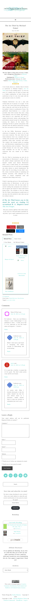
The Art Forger (8, 206)
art (8, 300)
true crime (12, 300)
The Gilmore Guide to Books (15, 9)
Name (4, 439)
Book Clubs (12, 80)
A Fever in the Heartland (22, 274)
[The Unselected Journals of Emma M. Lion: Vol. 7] (5, 528)
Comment (5, 423)
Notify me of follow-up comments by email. (15, 461)
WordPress (19, 600)
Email (4, 446)
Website (4, 454)
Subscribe (15, 508)
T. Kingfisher (18, 533)
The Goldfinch (9, 291)
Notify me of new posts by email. (12, 464)
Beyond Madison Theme (20, 598)
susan (12, 363)
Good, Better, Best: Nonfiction (21, 256)
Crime (25, 80)
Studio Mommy (16, 594)
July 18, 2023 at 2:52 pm (18, 314)
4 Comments (6, 296)
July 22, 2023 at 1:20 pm (18, 365)
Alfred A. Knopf (19, 77)
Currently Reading (15, 522)
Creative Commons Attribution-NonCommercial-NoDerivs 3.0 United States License (15, 585)
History (15, 82)
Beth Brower (18, 528)
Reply (6, 329)
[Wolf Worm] (5, 535)
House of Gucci (9, 259)
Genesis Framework (9, 600)
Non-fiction (19, 80)
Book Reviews (13, 298)
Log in (25, 600)
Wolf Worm (17, 531)
